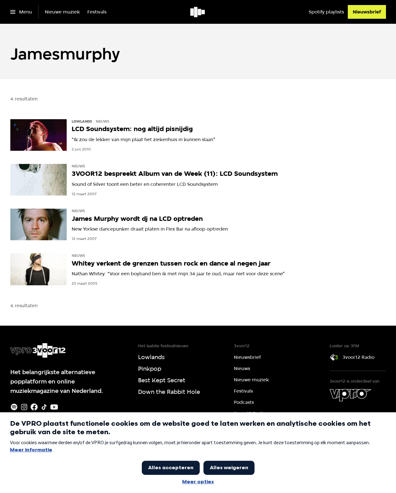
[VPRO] (350, 395)
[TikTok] (44, 407)
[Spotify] (14, 407)
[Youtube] (54, 407)
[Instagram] (24, 407)
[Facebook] (34, 407)
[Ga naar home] (198, 12)
